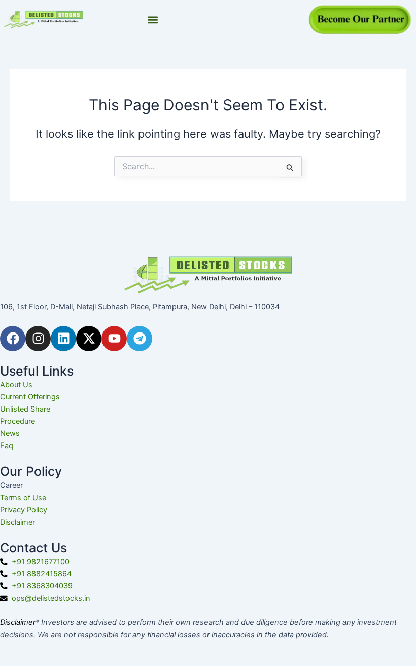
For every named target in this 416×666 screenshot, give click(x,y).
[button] (153, 20)
